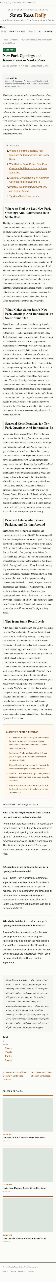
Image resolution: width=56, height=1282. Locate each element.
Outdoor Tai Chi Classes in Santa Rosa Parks (24, 1137)
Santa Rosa (28, 15)
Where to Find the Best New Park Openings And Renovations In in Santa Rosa (29, 155)
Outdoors (14, 40)
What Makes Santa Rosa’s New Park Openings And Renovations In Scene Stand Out (28, 168)
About (5, 1272)
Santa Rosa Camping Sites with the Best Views (24, 1187)
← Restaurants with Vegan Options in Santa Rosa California (15, 1075)
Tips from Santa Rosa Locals (24, 196)
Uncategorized (17, 31)
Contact (13, 1272)
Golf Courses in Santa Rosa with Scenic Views (24, 1238)
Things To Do (34, 31)
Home (4, 31)
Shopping (48, 31)
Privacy (30, 1272)
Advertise (21, 1272)
